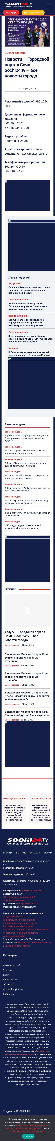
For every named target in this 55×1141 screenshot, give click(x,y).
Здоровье (14, 283)
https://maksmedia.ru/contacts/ (19, 897)
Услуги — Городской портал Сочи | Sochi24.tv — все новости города (25, 636)
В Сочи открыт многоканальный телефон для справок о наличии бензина (27, 501)
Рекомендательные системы (18, 926)
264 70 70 (28, 867)
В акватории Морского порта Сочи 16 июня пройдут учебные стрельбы (26, 677)
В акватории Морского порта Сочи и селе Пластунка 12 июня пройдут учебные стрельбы (27, 696)
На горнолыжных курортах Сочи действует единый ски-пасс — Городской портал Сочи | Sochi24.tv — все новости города (41, 812)
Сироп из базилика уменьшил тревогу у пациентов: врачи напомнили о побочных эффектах (30, 290)
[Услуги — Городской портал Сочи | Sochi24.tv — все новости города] (27, 610)
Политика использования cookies (20, 923)
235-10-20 (29, 874)
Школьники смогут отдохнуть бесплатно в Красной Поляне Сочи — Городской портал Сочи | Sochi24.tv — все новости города (14, 812)
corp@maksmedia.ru (27, 903)
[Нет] (51, 1128)
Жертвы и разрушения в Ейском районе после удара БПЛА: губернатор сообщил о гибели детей (30, 339)
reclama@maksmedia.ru (15, 900)
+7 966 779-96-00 (24, 861)
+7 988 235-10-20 (35, 880)
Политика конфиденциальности (34, 942)
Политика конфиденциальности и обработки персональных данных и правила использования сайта (26, 932)
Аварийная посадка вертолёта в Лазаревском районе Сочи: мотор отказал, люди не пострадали (27, 306)
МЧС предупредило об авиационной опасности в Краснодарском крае (23, 526)
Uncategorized (15, 53)
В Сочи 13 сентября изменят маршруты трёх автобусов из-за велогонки (27, 476)
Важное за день (18, 316)
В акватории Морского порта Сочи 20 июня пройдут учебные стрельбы (26, 658)
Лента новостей (18, 299)
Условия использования (17, 945)
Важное (13, 348)
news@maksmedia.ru (31, 890)
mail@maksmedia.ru (13, 916)
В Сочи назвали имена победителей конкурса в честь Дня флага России (29, 353)
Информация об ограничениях (19, 919)
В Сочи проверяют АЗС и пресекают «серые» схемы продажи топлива (27, 489)
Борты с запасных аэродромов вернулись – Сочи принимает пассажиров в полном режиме (26, 322)
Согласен (28, 1136)
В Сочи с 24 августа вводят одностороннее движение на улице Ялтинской (26, 464)
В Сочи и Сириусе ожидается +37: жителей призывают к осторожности (26, 451)
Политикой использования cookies (28, 1131)
